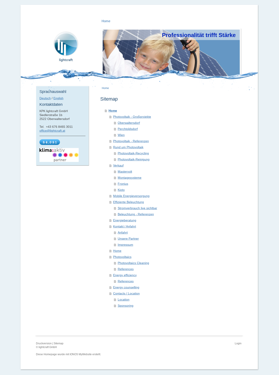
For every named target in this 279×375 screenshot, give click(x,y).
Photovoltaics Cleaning (133, 263)
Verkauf (118, 165)
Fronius (123, 183)
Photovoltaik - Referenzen (131, 141)
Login (238, 343)
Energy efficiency (125, 275)
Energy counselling (126, 287)
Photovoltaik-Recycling (133, 153)
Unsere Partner (128, 238)
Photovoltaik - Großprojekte (132, 116)
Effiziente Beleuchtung (128, 202)
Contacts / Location (126, 293)
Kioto (121, 190)
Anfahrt (123, 232)
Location (123, 299)
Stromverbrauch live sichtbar (137, 208)
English (58, 98)
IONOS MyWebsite (81, 354)
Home (113, 110)
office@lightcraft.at (52, 130)
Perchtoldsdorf (128, 129)
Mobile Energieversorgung (131, 196)
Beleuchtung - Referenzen (136, 214)
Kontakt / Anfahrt (124, 226)
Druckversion (44, 343)
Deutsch (45, 98)
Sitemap (58, 343)
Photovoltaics (122, 257)
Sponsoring (125, 305)
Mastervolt (125, 171)
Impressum (125, 244)
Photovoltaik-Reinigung (134, 159)
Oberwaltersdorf (129, 122)
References (126, 269)
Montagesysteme (129, 177)
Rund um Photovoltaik (128, 147)
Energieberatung (124, 220)
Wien (121, 135)
